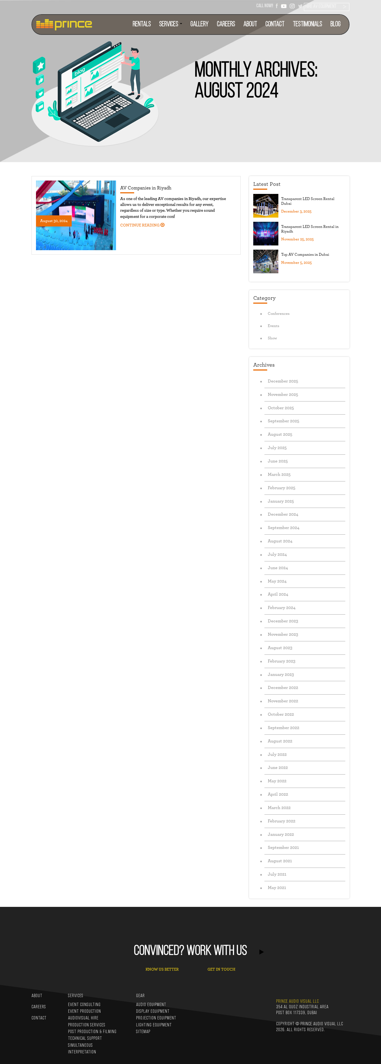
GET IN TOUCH (221, 970)
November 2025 (283, 394)
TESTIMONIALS (307, 24)
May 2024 (277, 581)
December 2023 (283, 621)
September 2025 (283, 421)
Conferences (279, 314)
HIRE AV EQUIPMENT (320, 6)
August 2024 (280, 541)
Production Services (86, 1025)
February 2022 (281, 821)
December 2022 (283, 687)
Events (273, 326)
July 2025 (277, 447)
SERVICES (169, 24)
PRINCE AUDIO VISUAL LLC (297, 1001)
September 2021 (283, 847)
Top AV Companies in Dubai (305, 255)
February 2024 (282, 607)
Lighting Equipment (154, 1025)
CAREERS (226, 24)
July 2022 (277, 754)
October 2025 (281, 408)
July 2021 (277, 874)
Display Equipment (153, 1011)
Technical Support (85, 1038)
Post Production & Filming (92, 1031)
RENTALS (142, 24)
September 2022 (283, 727)
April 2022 (278, 794)
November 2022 (283, 701)
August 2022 (280, 741)
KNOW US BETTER (162, 970)
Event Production (84, 1011)
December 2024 (283, 514)
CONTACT (275, 24)
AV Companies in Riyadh (145, 188)
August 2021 (280, 861)
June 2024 (278, 568)
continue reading (140, 225)
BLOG (336, 24)
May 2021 (277, 887)
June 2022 (278, 767)
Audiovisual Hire (83, 1018)
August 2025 (280, 434)
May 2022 (277, 781)
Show (272, 338)
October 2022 (281, 714)
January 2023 (281, 674)
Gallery (200, 24)
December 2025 (283, 381)
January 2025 (281, 501)
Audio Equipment (151, 1004)
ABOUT (250, 24)
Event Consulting (84, 1004)
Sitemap (143, 1031)
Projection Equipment (156, 1018)
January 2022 (281, 834)
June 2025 (278, 461)
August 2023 (280, 648)
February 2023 (281, 661)
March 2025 (279, 474)
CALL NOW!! (264, 5)
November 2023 (283, 634)
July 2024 (277, 554)
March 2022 (279, 807)
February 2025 (281, 488)
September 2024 (284, 527)
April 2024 (278, 594)
